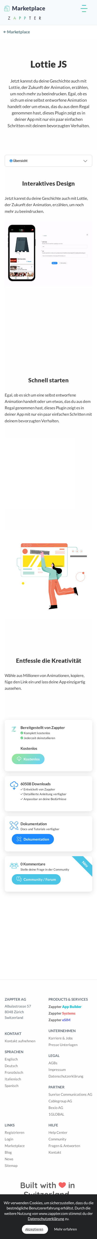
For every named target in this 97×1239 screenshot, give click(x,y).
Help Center (57, 1132)
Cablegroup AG (60, 1101)
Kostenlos (32, 759)
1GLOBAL (56, 1114)
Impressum (57, 1069)
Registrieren (14, 1132)
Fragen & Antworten (64, 1145)
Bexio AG (55, 1107)
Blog (8, 1152)
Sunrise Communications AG (70, 1094)
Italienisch (13, 1079)
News (9, 1159)
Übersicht (20, 161)
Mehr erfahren (65, 1229)
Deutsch (11, 1066)
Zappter (64, 1006)
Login (9, 1139)
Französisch (14, 1072)
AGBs (52, 1063)
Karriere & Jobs (60, 1038)
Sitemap (11, 1165)
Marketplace (18, 31)
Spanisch (11, 1085)
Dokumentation (36, 839)
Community (57, 1139)
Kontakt (54, 1152)
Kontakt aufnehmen (20, 1041)
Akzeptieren (34, 1229)
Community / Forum (40, 879)
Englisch (11, 1059)
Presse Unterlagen (62, 1045)
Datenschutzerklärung (65, 1076)
